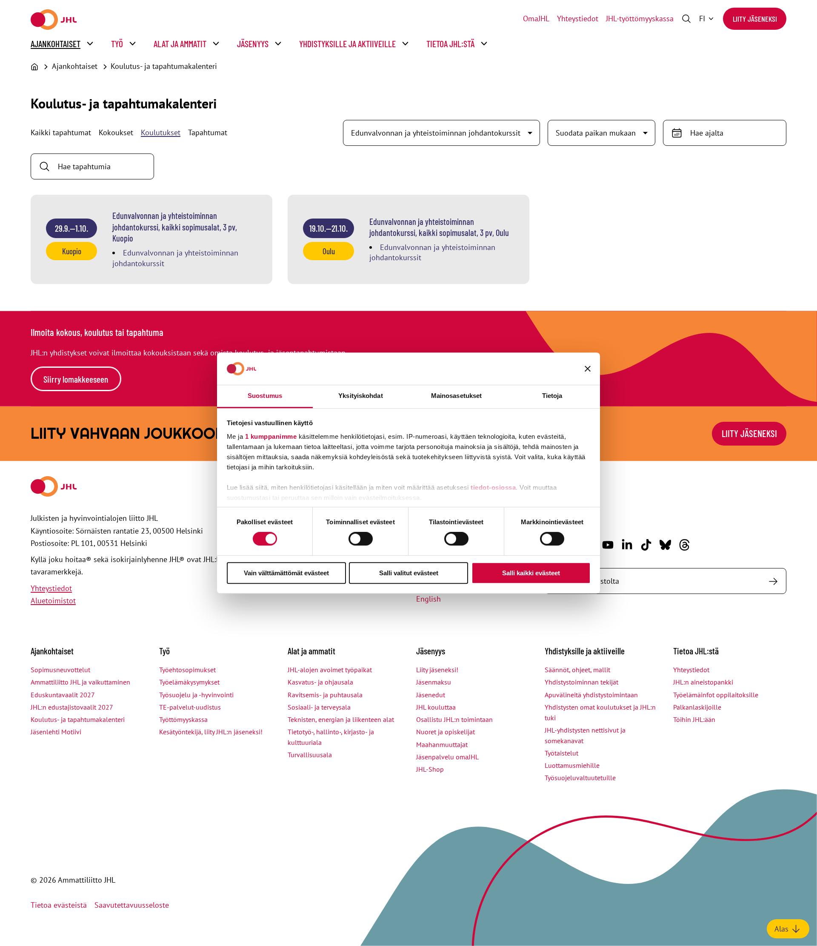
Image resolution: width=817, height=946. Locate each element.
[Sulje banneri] (588, 369)
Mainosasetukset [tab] (456, 395)
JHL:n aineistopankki (703, 682)
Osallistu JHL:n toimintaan (454, 719)
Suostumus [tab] (265, 395)
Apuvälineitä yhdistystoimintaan (591, 694)
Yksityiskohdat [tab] (360, 395)
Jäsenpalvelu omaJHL (447, 757)
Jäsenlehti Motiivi (56, 731)
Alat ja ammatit (180, 43)
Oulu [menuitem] (329, 251)
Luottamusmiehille (572, 765)
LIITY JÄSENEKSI (749, 433)
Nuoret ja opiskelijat (445, 731)
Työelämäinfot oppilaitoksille (715, 694)
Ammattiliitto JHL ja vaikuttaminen (80, 682)
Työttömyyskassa (183, 719)
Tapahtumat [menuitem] (207, 132)
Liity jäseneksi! (437, 669)
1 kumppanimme (271, 436)
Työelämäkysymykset (189, 682)
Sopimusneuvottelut (60, 669)
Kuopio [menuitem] (71, 251)
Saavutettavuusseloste (131, 905)
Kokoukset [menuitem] (116, 132)
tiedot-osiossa (493, 487)
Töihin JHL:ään (694, 719)
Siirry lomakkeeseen (75, 379)
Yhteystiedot (577, 18)
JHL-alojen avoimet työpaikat (330, 669)
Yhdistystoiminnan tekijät (581, 682)
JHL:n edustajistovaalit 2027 (72, 707)
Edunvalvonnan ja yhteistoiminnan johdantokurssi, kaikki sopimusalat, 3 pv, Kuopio (174, 226)
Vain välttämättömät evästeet (286, 573)
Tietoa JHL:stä (450, 43)
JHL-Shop (430, 769)
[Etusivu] (34, 67)
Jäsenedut (430, 694)
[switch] (361, 538)
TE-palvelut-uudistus (190, 707)
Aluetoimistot (53, 600)
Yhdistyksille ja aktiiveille (347, 43)
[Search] (773, 581)
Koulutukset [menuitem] (160, 132)
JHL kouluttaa (436, 707)
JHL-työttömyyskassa (640, 18)
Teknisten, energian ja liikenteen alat (341, 719)
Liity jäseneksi (755, 18)
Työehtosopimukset (187, 669)
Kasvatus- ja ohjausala (320, 682)
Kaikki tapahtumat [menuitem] (61, 132)
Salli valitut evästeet (408, 573)
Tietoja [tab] (552, 395)
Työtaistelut (561, 753)
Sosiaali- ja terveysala (319, 707)
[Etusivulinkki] (54, 19)
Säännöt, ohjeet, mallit (577, 669)
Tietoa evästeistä (59, 905)
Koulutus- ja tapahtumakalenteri (164, 66)
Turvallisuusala (310, 754)
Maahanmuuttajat (442, 744)
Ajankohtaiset (55, 43)
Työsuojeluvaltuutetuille (580, 777)
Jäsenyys (253, 43)
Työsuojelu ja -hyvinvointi (196, 694)
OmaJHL (536, 18)
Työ (117, 43)
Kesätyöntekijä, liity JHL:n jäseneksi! (211, 731)
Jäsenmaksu (433, 682)
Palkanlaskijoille (697, 707)
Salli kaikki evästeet (531, 573)
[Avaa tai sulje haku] (686, 19)
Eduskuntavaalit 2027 (63, 694)
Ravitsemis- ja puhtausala (325, 694)
